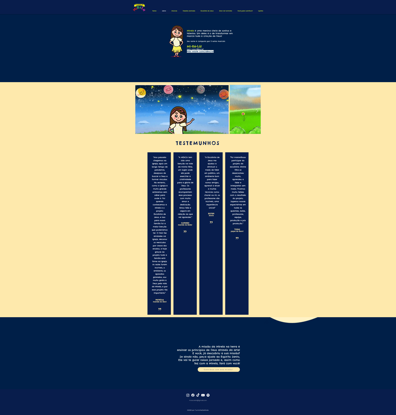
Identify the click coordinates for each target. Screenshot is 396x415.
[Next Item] (257, 111)
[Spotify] (208, 395)
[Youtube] (203, 395)
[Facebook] (193, 395)
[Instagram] (188, 395)
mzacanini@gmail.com (198, 400)
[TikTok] (198, 395)
